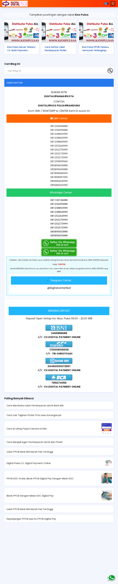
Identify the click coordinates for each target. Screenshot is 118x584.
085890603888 (59, 231)
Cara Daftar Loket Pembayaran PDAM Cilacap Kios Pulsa (55, 49)
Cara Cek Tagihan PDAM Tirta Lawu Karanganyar (34, 415)
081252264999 (59, 215)
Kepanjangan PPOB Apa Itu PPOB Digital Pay (31, 519)
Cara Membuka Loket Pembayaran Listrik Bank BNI (34, 405)
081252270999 (59, 219)
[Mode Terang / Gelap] (107, 3)
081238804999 (59, 211)
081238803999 (59, 207)
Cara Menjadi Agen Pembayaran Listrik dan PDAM (34, 442)
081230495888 (59, 204)
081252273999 (59, 223)
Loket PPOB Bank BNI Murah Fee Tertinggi (29, 451)
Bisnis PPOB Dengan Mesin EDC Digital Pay (30, 495)
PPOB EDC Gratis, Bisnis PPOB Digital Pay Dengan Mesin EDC (40, 478)
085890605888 (59, 235)
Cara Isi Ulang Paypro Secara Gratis (26, 428)
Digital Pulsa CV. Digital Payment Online (28, 463)
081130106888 (59, 200)
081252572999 (59, 227)
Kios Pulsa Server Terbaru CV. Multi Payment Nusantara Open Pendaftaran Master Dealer (21, 49)
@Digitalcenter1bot (59, 288)
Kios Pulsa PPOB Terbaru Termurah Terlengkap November (95, 49)
